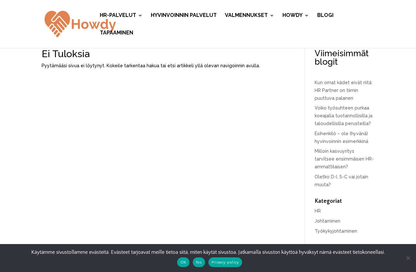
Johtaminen (327, 221)
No (199, 262)
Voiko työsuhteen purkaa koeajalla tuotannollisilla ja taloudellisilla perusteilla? (343, 115)
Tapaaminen (116, 33)
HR (318, 211)
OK (183, 262)
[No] (408, 258)
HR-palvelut (118, 15)
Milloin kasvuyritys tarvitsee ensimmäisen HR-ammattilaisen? (344, 159)
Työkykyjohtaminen (336, 231)
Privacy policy (225, 262)
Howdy (292, 15)
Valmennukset (246, 15)
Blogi (325, 15)
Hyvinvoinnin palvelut (184, 15)
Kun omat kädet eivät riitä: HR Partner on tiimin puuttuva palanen (343, 90)
